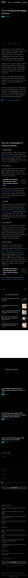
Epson (3, 16)
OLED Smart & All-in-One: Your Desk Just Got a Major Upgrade (12, 512)
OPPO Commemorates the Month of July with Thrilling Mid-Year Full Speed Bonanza (13, 517)
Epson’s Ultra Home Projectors (8, 192)
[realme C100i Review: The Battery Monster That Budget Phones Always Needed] (24, 312)
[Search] (25, 289)
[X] (12, 43)
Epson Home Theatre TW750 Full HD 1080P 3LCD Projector (14, 250)
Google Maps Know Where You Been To (10, 305)
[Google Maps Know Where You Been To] (24, 306)
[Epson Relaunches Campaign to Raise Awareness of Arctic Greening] (14, 429)
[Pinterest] (15, 43)
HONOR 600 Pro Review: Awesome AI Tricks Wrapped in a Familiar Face (9, 324)
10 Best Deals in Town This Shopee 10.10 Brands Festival (13, 508)
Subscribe (14, 562)
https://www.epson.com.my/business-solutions (12, 279)
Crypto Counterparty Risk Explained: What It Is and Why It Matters (13, 530)
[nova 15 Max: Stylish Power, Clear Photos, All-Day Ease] (24, 300)
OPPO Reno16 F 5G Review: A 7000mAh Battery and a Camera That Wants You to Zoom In (12, 540)
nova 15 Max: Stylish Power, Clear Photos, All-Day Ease (10, 299)
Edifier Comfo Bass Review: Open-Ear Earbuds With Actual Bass (13, 535)
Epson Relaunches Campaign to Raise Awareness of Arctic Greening (12, 439)
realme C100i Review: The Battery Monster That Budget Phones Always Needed (10, 311)
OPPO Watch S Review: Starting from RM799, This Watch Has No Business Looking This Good (9, 318)
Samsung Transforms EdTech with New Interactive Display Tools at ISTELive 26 (13, 545)
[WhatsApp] (18, 43)
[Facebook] (8, 43)
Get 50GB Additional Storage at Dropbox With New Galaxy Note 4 (13, 521)
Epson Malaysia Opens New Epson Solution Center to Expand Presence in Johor (13, 390)
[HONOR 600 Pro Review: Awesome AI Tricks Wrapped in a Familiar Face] (24, 325)
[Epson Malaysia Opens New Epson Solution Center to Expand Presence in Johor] (14, 380)
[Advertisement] (14, 344)
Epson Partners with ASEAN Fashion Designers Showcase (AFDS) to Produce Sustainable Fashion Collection (13, 415)
